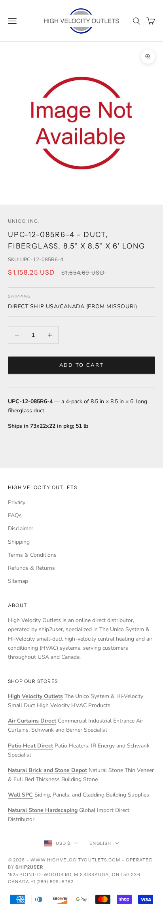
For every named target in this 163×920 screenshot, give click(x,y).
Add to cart (81, 365)
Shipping (19, 542)
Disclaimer (20, 528)
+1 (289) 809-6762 (52, 881)
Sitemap (18, 581)
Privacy (16, 502)
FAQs (15, 515)
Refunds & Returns (31, 568)
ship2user (51, 629)
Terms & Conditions (32, 555)
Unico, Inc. (23, 221)
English (100, 843)
